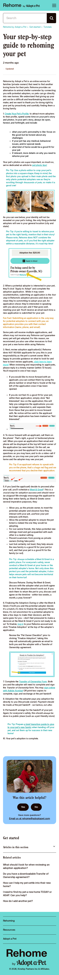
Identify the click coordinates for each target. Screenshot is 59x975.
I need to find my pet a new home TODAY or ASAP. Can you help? (27, 894)
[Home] (21, 5)
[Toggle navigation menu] (53, 5)
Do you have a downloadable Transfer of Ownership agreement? (26, 875)
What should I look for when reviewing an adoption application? (26, 866)
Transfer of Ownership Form (33, 681)
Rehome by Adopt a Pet (14, 27)
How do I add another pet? (18, 901)
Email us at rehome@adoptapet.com (29, 818)
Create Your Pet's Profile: (17, 113)
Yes (23, 807)
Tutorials (47, 27)
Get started (11, 838)
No (36, 807)
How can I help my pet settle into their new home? (27, 884)
